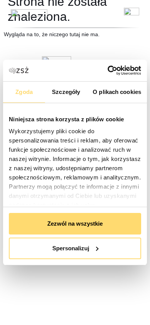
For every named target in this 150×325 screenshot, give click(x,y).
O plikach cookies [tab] (117, 92)
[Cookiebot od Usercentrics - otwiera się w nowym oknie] (108, 70)
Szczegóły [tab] (66, 92)
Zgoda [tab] (24, 92)
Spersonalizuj (70, 248)
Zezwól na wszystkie (75, 223)
